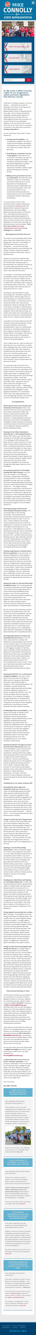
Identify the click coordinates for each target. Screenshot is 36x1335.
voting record (20, 206)
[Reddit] (26, 1331)
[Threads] (18, 1331)
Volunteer (14, 58)
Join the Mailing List (19, 47)
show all (19, 1152)
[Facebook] (13, 1331)
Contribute (14, 69)
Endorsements (6, 1327)
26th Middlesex (6, 1325)
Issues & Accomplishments (19, 1325)
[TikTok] (21, 1331)
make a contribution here (16, 1297)
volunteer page (15, 1293)
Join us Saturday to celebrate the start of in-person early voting (18, 1162)
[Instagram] (11, 1331)
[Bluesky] (16, 1331)
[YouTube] (23, 1331)
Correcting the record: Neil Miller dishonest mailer (18, 1092)
